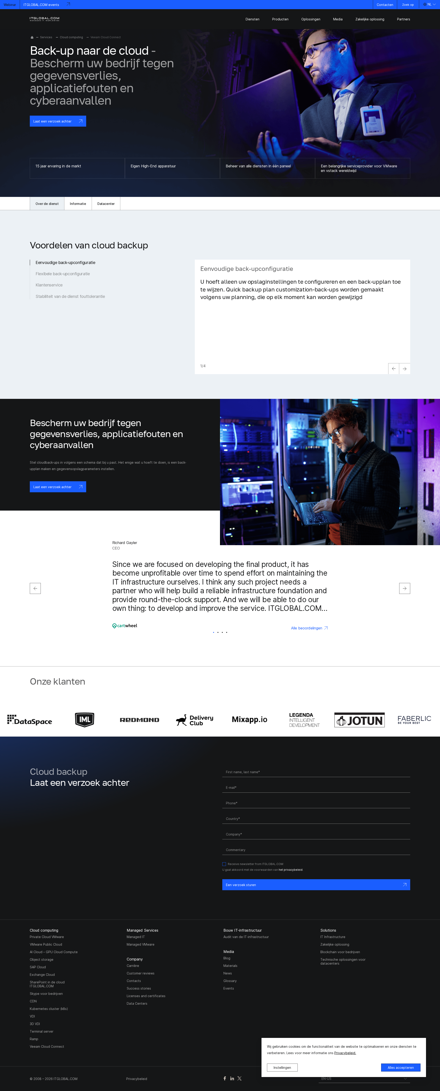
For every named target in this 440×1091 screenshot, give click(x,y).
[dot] (213, 632)
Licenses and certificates (146, 996)
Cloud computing (71, 37)
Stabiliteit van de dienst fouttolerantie (70, 296)
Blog (226, 958)
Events (228, 988)
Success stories (139, 988)
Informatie (78, 204)
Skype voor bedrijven (46, 994)
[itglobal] (45, 19)
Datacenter (106, 204)
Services (46, 37)
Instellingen (282, 1067)
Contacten (385, 5)
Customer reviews (140, 973)
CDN (33, 1001)
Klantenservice (49, 285)
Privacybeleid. (345, 1053)
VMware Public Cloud (46, 944)
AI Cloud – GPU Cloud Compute (54, 952)
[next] (404, 368)
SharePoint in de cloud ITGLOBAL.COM (47, 984)
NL (430, 4)
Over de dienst (47, 204)
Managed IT (136, 937)
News (227, 973)
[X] (239, 1079)
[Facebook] (225, 1079)
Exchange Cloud (42, 975)
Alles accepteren (401, 1067)
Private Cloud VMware (47, 937)
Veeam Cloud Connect (47, 1046)
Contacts (134, 981)
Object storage (41, 959)
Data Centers (137, 1003)
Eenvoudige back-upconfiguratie (65, 262)
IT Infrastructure (332, 937)
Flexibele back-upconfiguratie (63, 273)
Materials (230, 966)
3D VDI (35, 1024)
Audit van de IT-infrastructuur (246, 937)
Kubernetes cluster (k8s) (49, 1009)
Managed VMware (140, 944)
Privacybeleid (136, 1079)
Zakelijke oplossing (334, 944)
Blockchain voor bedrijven (340, 952)
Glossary (230, 981)
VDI (32, 1016)
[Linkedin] (232, 1079)
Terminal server (41, 1031)
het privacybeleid (290, 869)
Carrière (133, 966)
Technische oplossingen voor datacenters (343, 961)
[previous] (393, 368)
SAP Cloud (38, 967)
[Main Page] (32, 37)
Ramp (34, 1039)
